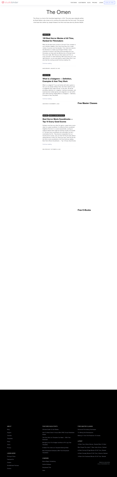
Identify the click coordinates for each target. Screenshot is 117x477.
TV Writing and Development (85, 432)
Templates (10, 438)
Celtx (43, 470)
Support (9, 432)
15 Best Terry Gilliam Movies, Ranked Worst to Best (92, 444)
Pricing (94, 2)
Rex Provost (46, 149)
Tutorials (9, 435)
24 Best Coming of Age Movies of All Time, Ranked (92, 450)
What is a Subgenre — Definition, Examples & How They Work (57, 80)
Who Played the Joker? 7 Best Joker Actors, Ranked (92, 447)
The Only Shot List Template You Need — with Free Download (56, 438)
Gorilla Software (46, 464)
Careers (9, 462)
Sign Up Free (109, 2)
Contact (9, 468)
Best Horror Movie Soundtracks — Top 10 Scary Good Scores (58, 120)
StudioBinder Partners (13, 465)
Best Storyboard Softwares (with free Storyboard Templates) (55, 451)
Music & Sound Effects (56, 115)
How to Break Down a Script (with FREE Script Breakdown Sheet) (58, 433)
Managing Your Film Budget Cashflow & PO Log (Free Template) (56, 443)
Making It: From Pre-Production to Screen (89, 435)
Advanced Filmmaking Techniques (87, 429)
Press (8, 441)
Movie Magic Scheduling (49, 461)
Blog (8, 429)
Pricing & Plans (11, 456)
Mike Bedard (46, 68)
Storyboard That (46, 467)
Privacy (9, 447)
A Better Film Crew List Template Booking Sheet (55, 447)
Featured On (10, 459)
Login (101, 2)
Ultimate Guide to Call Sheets (50, 429)
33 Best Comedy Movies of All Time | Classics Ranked (92, 453)
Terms (8, 444)
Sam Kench (46, 103)
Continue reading (47, 63)
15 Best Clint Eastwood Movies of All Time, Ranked (92, 456)
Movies (45, 115)
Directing (46, 34)
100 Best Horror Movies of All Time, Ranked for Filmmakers (58, 39)
